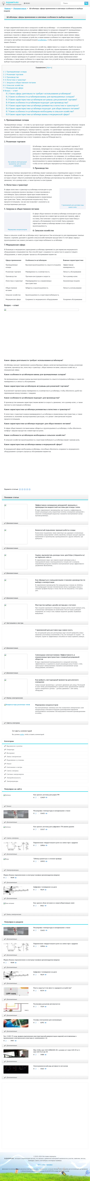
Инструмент (11, 753)
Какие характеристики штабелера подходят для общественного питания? (42, 108)
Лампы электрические (14, 698)
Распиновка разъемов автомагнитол (46, 1004)
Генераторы (10, 749)
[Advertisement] (45, 470)
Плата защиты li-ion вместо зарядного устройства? (52, 988)
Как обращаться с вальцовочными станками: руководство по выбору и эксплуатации (60, 581)
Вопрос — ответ (10, 90)
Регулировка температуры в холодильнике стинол (51, 811)
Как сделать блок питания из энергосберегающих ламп (53, 903)
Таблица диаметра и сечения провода (47, 859)
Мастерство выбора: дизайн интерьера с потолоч (55, 605)
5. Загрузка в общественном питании (19, 82)
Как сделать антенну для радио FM (46, 795)
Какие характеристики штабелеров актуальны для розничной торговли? (41, 99)
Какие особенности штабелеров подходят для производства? (37, 102)
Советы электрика (13, 723)
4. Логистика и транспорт (14, 80)
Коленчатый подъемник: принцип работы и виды (55, 530)
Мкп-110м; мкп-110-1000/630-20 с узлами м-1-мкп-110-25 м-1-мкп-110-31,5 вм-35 (56, 1051)
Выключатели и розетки (14, 746)
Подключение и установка (15, 760)
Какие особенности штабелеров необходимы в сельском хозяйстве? (40, 111)
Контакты (49, 1164)
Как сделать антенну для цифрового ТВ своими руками (53, 827)
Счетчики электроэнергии (15, 774)
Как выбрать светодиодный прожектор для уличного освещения (17, 164)
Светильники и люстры (14, 623)
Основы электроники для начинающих (47, 1020)
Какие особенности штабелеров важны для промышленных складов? (40, 96)
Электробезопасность (14, 777)
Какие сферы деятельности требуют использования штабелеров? (38, 93)
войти (22, 734)
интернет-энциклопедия (13, 3)
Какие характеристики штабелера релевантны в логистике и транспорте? (42, 105)
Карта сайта (41, 1164)
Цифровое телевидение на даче (45, 887)
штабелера (42, 40)
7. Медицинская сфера (13, 88)
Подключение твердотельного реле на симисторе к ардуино (55, 843)
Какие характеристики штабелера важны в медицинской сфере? (38, 114)
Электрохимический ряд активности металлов (50, 1066)
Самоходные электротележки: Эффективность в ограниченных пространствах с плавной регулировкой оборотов (57, 657)
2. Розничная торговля (13, 74)
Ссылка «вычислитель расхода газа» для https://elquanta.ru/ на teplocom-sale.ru (60, 556)
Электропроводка (12, 781)
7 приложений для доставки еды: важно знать (72, 206)
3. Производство (11, 77)
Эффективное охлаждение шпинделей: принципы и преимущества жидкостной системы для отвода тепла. (57, 506)
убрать (49, 67)
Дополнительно (19, 8)
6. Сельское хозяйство (13, 85)
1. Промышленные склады (15, 71)
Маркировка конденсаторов (17, 229)
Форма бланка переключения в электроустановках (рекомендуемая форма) (32, 875)
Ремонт (9, 763)
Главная (7, 8)
